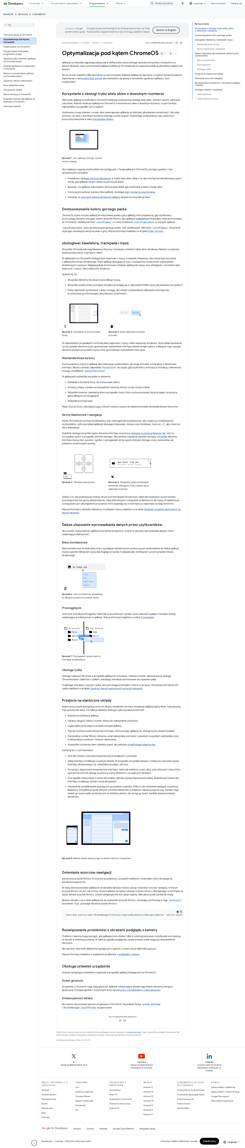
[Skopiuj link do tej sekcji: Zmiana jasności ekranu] (95, 998)
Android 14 (148, 1101)
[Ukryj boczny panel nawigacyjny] (34, 1143)
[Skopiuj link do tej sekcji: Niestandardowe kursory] (98, 358)
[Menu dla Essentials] (44, 3)
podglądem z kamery (129, 954)
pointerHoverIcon (95, 371)
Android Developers (70, 43)
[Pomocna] (177, 43)
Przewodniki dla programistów (190, 1094)
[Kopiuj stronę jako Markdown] (171, 53)
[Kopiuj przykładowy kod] (181, 911)
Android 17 (148, 1087)
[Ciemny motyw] (177, 911)
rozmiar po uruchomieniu (142, 192)
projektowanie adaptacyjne (141, 744)
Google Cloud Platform (123, 1128)
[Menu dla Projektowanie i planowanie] (82, 3)
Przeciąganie (147, 617)
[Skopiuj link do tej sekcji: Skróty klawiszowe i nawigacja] (104, 415)
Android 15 (148, 1096)
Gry (77, 1087)
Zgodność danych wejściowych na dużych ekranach (116, 688)
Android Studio (218, 3)
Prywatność (80, 1105)
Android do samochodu (120, 1103)
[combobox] (163, 3)
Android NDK (183, 1108)
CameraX (151, 948)
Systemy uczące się (84, 1091)
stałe (98, 406)
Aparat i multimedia (84, 1101)
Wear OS (113, 1094)
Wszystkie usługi (147, 1128)
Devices (23, 14)
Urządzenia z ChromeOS (120, 1099)
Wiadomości (47, 1108)
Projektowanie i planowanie (64, 3)
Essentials (35, 3)
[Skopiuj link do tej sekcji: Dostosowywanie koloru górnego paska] (129, 209)
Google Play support (220, 1096)
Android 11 (148, 1114)
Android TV (114, 1108)
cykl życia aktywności (100, 178)
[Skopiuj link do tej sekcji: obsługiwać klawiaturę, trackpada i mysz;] (132, 243)
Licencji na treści (134, 1032)
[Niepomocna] (181, 43)
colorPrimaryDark (144, 222)
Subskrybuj (209, 1141)
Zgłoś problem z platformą (223, 1087)
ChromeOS (39, 14)
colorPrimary (104, 222)
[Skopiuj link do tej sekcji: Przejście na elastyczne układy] (114, 700)
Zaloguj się (236, 3)
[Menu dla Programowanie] (109, 3)
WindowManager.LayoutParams (80, 1007)
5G (76, 1110)
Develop (8, 14)
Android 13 (148, 1105)
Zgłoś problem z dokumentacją (225, 1091)
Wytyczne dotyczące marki (78, 1141)
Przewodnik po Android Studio (190, 1090)
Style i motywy (155, 231)
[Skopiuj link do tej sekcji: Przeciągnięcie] (84, 608)
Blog (44, 1112)
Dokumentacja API (185, 1099)
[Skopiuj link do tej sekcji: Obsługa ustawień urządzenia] (113, 966)
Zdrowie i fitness (82, 1096)
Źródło (44, 1103)
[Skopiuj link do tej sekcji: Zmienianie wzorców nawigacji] (114, 872)
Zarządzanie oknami (103, 119)
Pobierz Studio (183, 1103)
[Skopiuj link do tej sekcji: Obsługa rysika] (84, 670)
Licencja (59, 1141)
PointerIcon (109, 367)
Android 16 (148, 1091)
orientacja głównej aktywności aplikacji (100, 197)
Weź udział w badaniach (222, 1101)
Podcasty (46, 1117)
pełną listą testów (92, 78)
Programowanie (97, 3)
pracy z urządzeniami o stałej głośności (140, 990)
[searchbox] (19, 25)
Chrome (90, 1128)
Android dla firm (49, 1094)
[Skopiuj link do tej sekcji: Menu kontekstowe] (90, 542)
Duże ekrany (115, 1090)
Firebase (103, 1128)
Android (45, 1090)
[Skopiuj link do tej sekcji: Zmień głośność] (86, 981)
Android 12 (148, 1110)
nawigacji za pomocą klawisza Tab (148, 433)
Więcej (119, 3)
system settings (151, 1004)
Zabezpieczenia (49, 1099)
